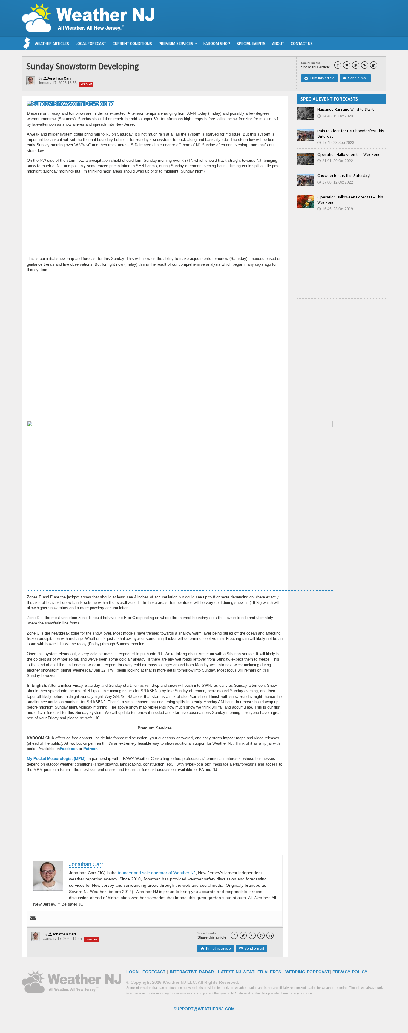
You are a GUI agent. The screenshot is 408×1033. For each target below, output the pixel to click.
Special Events (251, 44)
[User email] (33, 919)
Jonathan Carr (57, 78)
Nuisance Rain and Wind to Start (345, 109)
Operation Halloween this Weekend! (349, 154)
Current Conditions (132, 44)
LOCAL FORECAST (145, 971)
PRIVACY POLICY (349, 971)
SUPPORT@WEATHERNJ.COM (204, 1008)
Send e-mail (355, 78)
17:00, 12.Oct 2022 (335, 182)
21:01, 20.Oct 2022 (335, 161)
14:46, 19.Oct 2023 (335, 116)
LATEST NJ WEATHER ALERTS (249, 971)
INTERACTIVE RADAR (192, 971)
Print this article (319, 78)
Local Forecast (91, 44)
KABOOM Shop (216, 44)
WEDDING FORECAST (307, 971)
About (278, 44)
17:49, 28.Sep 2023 (335, 143)
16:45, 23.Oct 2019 (335, 209)
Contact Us (302, 44)
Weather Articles (52, 44)
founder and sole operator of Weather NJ (157, 872)
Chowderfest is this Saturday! (343, 175)
